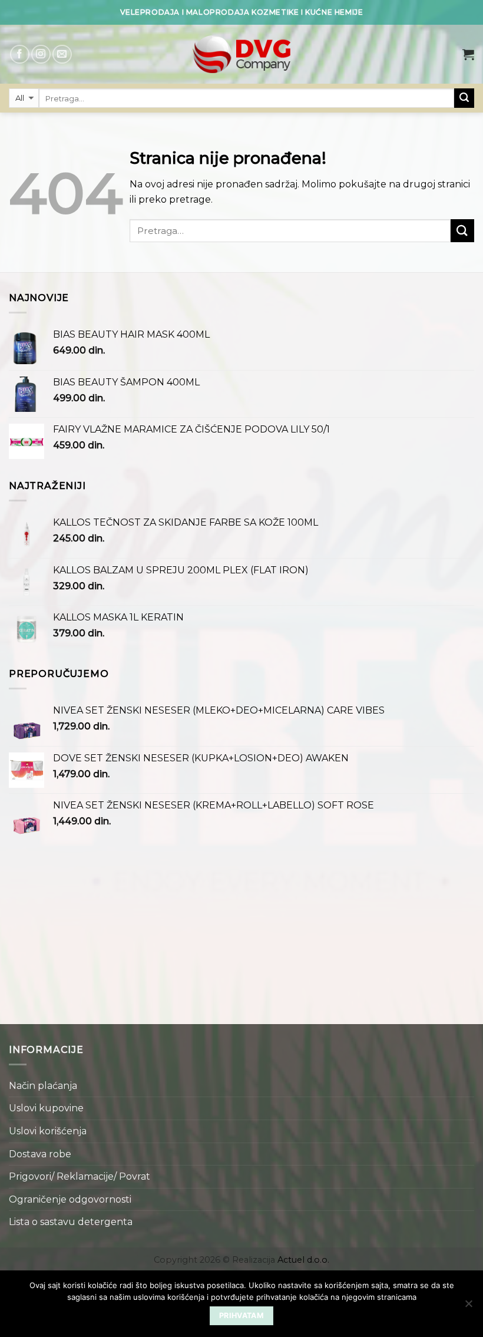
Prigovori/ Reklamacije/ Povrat (79, 1176)
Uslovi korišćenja (48, 1131)
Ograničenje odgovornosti (70, 1199)
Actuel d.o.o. (303, 1260)
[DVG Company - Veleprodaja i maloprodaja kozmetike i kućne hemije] (241, 54)
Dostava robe (40, 1154)
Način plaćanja (43, 1085)
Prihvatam (241, 1315)
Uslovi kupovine (46, 1108)
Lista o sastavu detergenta (71, 1221)
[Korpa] (468, 54)
